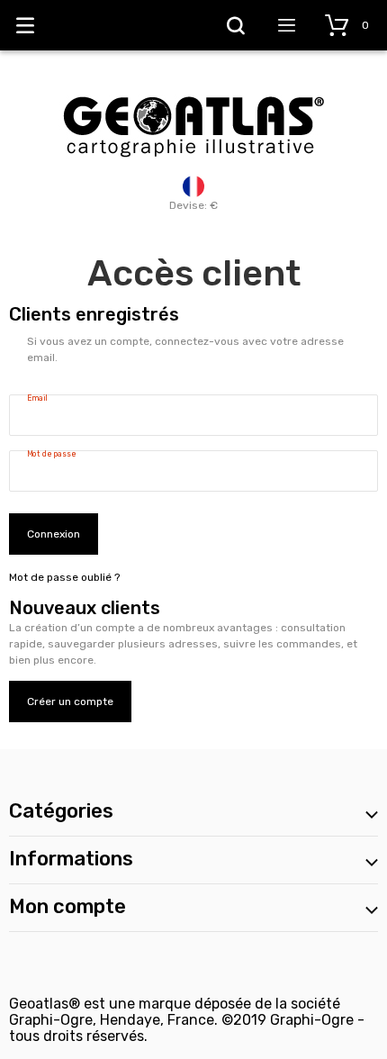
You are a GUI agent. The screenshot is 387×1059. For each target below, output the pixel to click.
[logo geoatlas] (193, 87)
